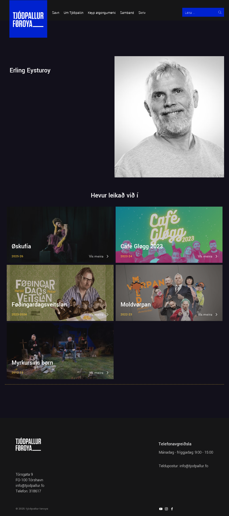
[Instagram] (166, 509)
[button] (55, 12)
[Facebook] (172, 509)
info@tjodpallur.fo (194, 466)
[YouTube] (161, 509)
